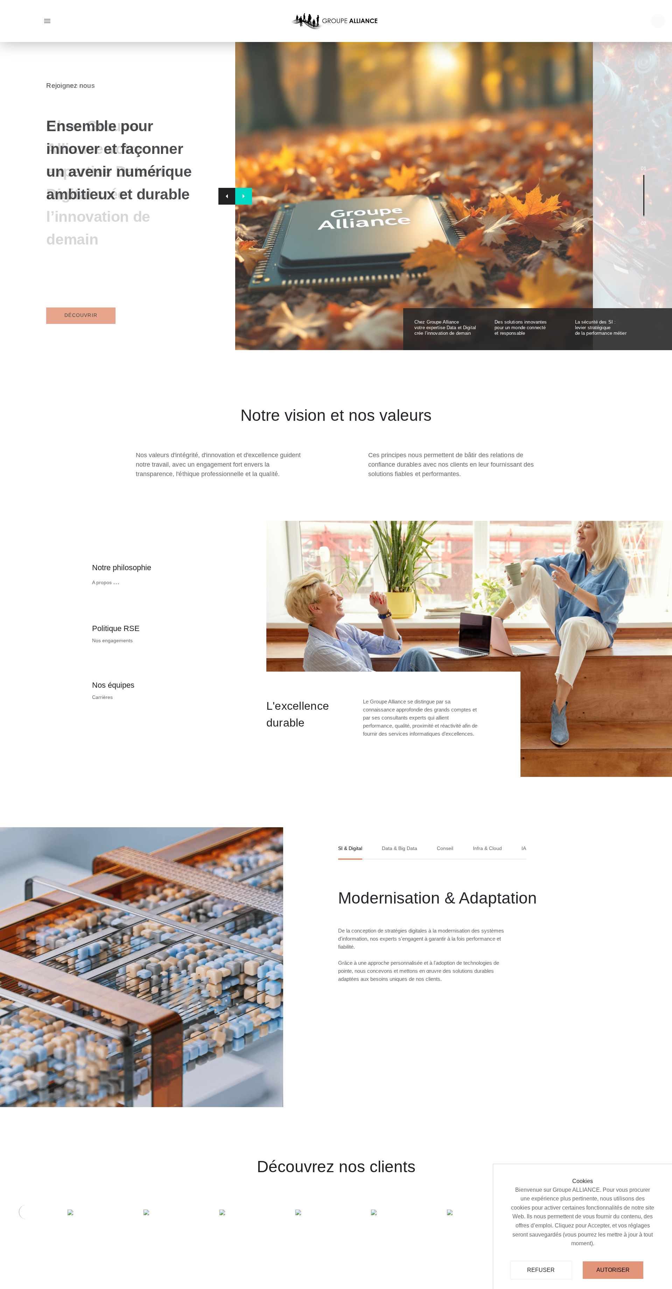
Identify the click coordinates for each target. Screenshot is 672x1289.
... (116, 581)
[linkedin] (658, 21)
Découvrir (80, 315)
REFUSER (541, 1270)
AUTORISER (613, 1270)
